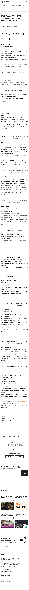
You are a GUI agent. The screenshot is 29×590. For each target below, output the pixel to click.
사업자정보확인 (15, 564)
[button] (26, 490)
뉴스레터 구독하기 (5, 546)
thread (7, 577)
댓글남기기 (24, 473)
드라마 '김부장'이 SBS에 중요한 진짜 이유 (7, 497)
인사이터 (19, 5)
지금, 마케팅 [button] (8, 5)
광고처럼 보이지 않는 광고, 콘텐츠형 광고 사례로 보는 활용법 (7, 515)
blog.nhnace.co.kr (8, 422)
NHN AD (3, 555)
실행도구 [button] (23, 5)
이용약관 (2, 575)
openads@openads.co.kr (8, 571)
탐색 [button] (4, 5)
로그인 (26, 1)
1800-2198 (9, 569)
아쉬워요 (19, 456)
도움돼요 (9, 456)
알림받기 (14, 449)
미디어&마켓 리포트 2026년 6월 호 (20, 515)
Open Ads (5, 2)
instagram (3, 577)
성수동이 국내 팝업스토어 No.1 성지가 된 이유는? (21, 497)
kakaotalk (12, 577)
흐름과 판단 (14, 5)
